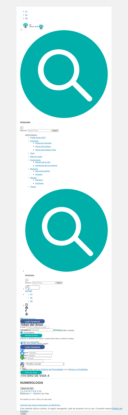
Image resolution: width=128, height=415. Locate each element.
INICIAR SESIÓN (31, 336)
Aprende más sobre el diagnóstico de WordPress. (40, 405)
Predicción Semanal (43, 143)
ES (26, 15)
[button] (64, 117)
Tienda (33, 187)
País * (23, 363)
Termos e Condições (78, 369)
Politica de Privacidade (52, 369)
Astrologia (34, 141)
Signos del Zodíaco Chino (45, 150)
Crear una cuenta (31, 372)
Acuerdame (28, 332)
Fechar (23, 376)
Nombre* (24, 352)
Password (25, 329)
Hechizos (39, 180)
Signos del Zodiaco (43, 146)
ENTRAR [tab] (24, 319)
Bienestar (34, 169)
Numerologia (35, 160)
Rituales (33, 178)
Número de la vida (42, 162)
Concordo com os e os (55, 369)
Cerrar (23, 414)
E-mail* (23, 358)
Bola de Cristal (36, 156)
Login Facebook (32, 321)
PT (26, 11)
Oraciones (39, 183)
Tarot (32, 153)
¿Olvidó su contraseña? (29, 342)
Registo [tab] (32, 319)
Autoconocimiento (42, 171)
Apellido (24, 355)
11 (37, 391)
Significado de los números (46, 165)
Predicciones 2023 (38, 137)
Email (22, 327)
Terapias (38, 174)
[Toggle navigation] (21, 29)
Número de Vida (27, 388)
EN (26, 18)
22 (40, 391)
